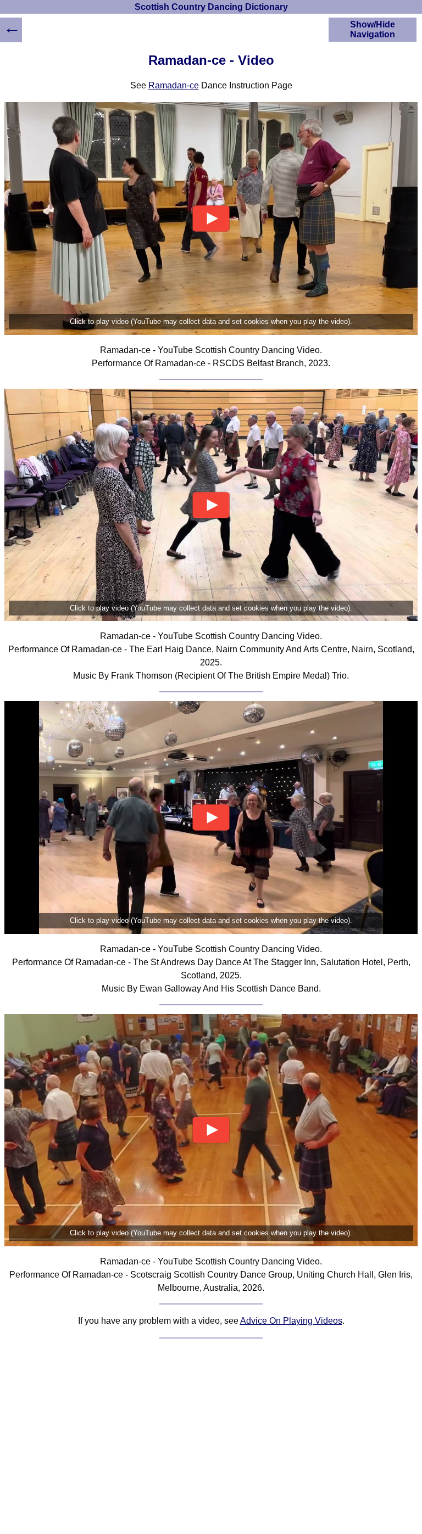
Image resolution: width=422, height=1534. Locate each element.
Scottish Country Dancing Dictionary (211, 7)
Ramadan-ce (173, 85)
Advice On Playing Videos (291, 1320)
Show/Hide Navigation (372, 29)
